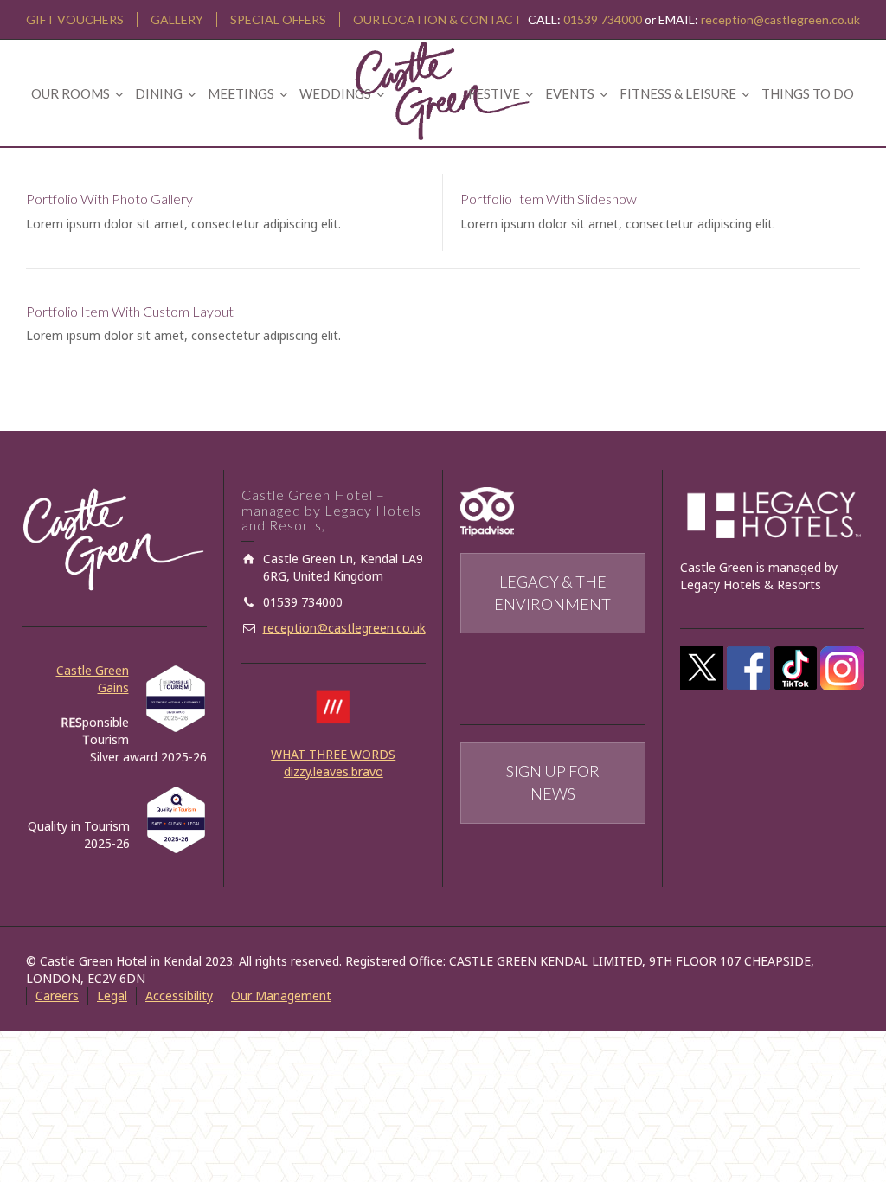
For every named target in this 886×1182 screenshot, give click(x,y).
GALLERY (177, 19)
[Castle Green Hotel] (443, 88)
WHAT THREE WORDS (333, 754)
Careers (57, 995)
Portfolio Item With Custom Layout (130, 311)
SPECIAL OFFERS (278, 19)
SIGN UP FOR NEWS (553, 782)
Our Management (281, 995)
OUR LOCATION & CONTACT (437, 19)
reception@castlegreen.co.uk (780, 19)
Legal (112, 995)
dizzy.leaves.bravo (333, 771)
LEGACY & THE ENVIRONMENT (552, 592)
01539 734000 (602, 19)
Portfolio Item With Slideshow (548, 198)
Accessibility (179, 995)
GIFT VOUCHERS (75, 19)
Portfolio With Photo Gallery (109, 198)
